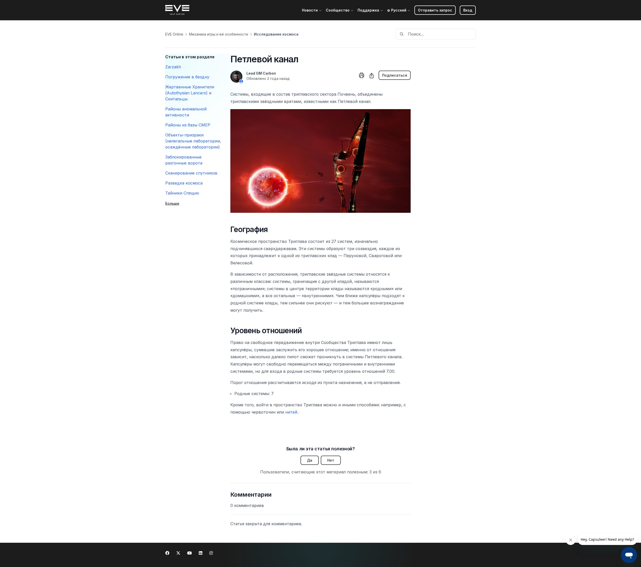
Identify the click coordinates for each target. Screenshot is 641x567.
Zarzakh (173, 66)
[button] (468, 10)
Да (309, 460)
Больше (172, 203)
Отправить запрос (435, 10)
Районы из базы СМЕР (187, 124)
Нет (330, 460)
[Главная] (177, 10)
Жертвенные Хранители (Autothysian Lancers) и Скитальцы (189, 92)
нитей (291, 412)
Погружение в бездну (187, 76)
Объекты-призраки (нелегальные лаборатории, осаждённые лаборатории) (193, 140)
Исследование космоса (276, 34)
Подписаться (394, 75)
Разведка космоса (184, 182)
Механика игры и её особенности (218, 34)
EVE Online (174, 34)
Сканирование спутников (191, 172)
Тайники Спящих (182, 193)
